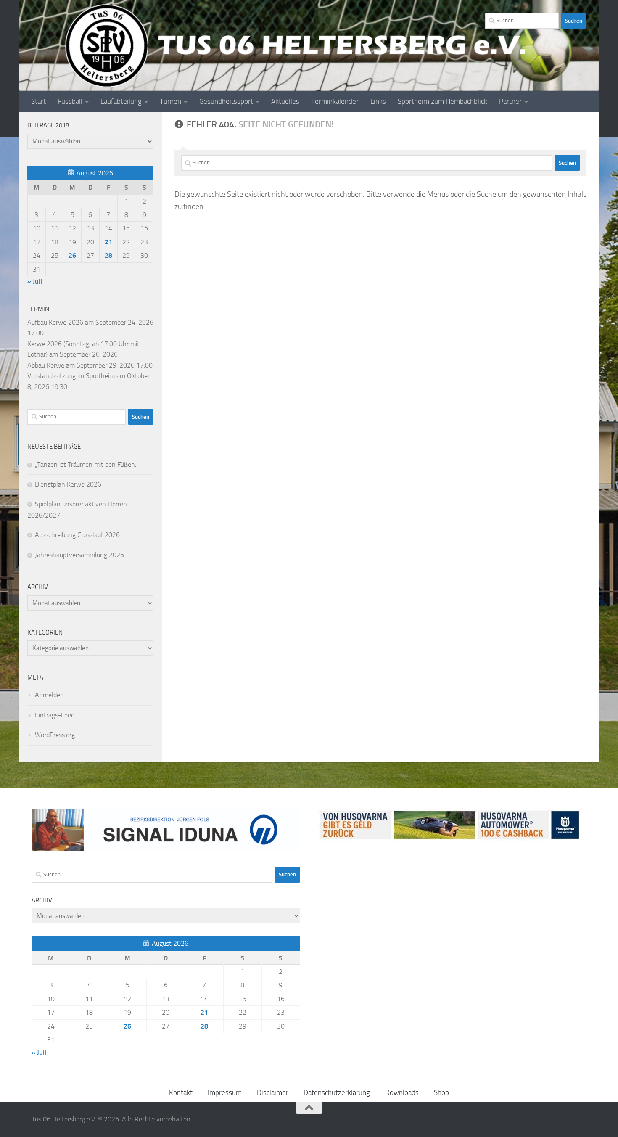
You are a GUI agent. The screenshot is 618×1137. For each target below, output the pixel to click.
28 (108, 255)
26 (72, 255)
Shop (441, 1092)
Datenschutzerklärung (337, 1092)
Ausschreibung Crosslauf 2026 (77, 535)
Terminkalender (335, 101)
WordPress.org (55, 735)
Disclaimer (272, 1092)
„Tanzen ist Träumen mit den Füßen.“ (87, 464)
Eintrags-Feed (54, 715)
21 (108, 242)
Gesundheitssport (226, 101)
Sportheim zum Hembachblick (442, 101)
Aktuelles (285, 101)
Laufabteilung (121, 101)
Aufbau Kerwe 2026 (55, 322)
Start (38, 101)
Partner (510, 101)
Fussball (70, 101)
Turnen (170, 101)
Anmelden (49, 695)
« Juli (34, 282)
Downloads (402, 1092)
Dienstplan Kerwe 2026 (68, 484)
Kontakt (181, 1092)
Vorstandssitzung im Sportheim (71, 376)
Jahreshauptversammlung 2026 (79, 555)
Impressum (225, 1092)
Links (378, 101)
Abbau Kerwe (45, 365)
